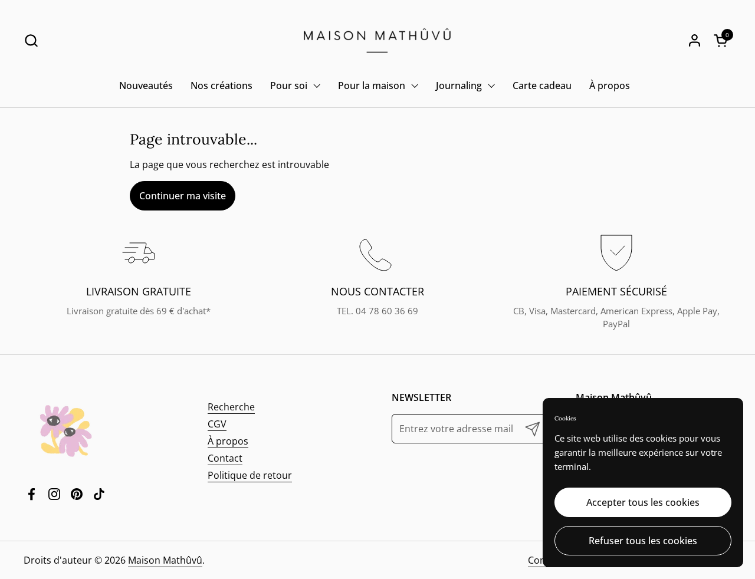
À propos (228, 441)
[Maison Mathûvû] (377, 40)
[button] (31, 40)
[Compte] (694, 40)
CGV (217, 423)
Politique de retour (250, 475)
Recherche (231, 406)
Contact (225, 458)
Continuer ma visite (182, 195)
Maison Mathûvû (165, 560)
